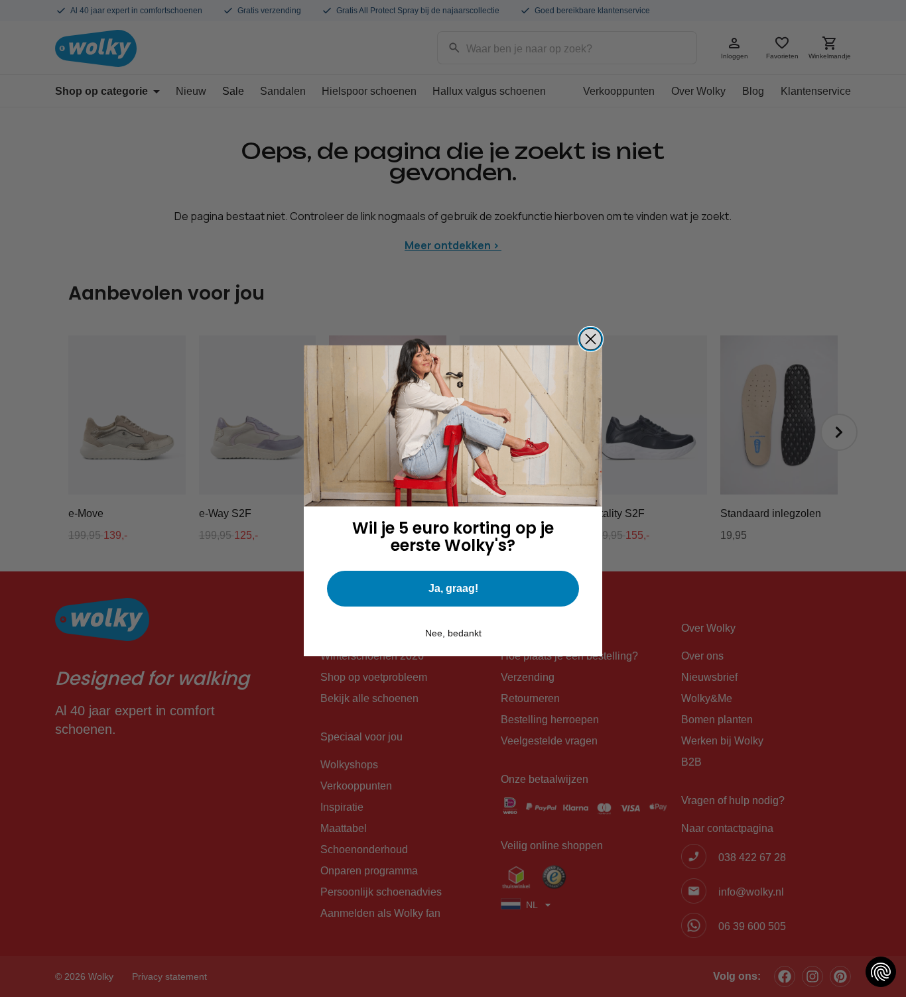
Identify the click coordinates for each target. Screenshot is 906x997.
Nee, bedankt (453, 633)
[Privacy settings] (881, 972)
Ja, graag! (453, 588)
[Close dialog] (590, 339)
